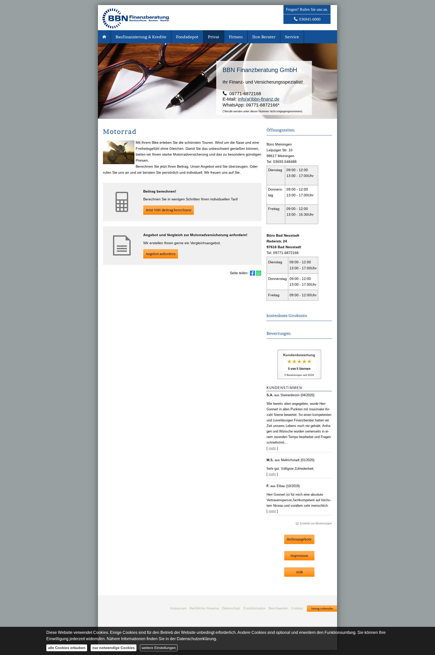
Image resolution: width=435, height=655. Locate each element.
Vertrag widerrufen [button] (322, 608)
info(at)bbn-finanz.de (258, 99)
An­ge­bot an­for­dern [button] (160, 254)
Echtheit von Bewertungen (316, 523)
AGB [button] (299, 572)
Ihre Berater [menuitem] (263, 36)
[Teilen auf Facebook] (252, 273)
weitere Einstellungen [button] (159, 648)
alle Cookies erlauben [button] (66, 648)
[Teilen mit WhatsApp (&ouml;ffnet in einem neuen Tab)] (258, 273)
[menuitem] (104, 36)
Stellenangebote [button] (299, 539)
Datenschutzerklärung (196, 639)
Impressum (178, 608)
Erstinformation (254, 608)
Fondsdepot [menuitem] (187, 36)
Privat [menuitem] (213, 36)
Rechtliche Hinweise (204, 608)
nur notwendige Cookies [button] (113, 648)
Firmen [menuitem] (236, 36)
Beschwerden (278, 608)
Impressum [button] (299, 556)
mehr (272, 448)
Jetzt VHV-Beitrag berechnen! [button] (168, 210)
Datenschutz (231, 608)
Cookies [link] (297, 608)
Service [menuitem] (292, 36)
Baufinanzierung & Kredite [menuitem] (141, 36)
